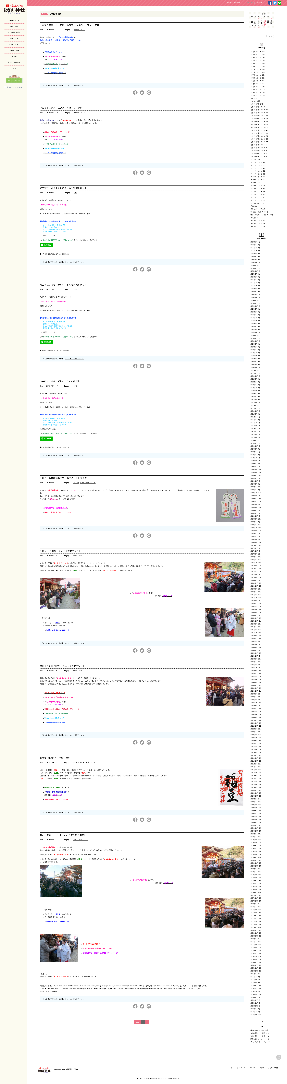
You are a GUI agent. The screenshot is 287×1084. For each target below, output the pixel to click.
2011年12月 (254, 755)
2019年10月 (254, 481)
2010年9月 (253, 799)
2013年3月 (253, 711)
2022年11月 (254, 373)
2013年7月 (253, 700)
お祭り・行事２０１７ (257, 133)
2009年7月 (253, 840)
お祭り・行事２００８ (257, 107)
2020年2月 (253, 469)
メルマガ (253, 159)
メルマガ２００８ (256, 162)
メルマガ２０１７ (256, 188)
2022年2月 (253, 399)
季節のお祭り (14, 20)
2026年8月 (253, 242)
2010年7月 (253, 805)
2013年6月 (253, 703)
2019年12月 (254, 475)
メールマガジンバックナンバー (260, 1042)
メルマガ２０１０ (256, 168)
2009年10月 (254, 831)
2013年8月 (253, 697)
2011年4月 (253, 778)
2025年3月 (253, 291)
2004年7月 (253, 1015)
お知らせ (76, 482)
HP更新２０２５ (255, 92)
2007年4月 (253, 918)
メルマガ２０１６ (256, 186)
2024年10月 (254, 306)
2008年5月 (253, 880)
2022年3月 (253, 396)
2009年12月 (254, 825)
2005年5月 (253, 985)
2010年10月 (254, 796)
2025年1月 (253, 297)
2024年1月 (253, 332)
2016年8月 (253, 592)
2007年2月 (253, 924)
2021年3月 (253, 431)
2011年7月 (253, 770)
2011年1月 (253, 787)
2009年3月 (253, 851)
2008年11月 (254, 863)
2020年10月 (254, 446)
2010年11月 (254, 793)
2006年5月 (253, 950)
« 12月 (252, 27)
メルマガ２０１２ (256, 174)
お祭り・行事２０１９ (88, 482)
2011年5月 (253, 775)
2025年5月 (253, 286)
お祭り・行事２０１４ (257, 124)
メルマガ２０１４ (256, 180)
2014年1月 (253, 682)
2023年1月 (253, 367)
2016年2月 (253, 609)
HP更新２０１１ (255, 52)
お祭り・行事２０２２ (257, 148)
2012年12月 (254, 720)
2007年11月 (254, 898)
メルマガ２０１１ (256, 171)
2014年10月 (254, 656)
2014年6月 (253, 668)
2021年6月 (253, 423)
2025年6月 (253, 283)
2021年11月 (254, 408)
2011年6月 (253, 773)
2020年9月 (253, 449)
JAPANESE (249, 3)
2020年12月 (254, 440)
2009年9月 (253, 834)
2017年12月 (254, 545)
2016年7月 (253, 595)
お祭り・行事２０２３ (257, 151)
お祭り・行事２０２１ (257, 145)
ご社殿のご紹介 (14, 38)
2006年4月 (253, 953)
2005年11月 (254, 968)
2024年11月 (254, 303)
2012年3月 (253, 746)
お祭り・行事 (254, 104)
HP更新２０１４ (255, 60)
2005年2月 (253, 994)
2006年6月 (253, 948)
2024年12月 (254, 300)
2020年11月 (254, 443)
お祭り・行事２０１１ (257, 116)
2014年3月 (253, 676)
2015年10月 (254, 621)
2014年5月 (253, 670)
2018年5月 (253, 531)
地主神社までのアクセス (234, 3)
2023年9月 (253, 344)
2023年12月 (254, 335)
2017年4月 (253, 568)
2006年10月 (254, 936)
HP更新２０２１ (255, 81)
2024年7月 (253, 315)
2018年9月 (253, 519)
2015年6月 (253, 633)
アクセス (252, 1068)
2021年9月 (253, 414)
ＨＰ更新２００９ (256, 223)
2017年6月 (253, 563)
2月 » (258, 27)
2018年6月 (253, 528)
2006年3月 (253, 956)
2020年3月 (253, 466)
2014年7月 (253, 665)
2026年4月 (253, 253)
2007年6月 (253, 913)
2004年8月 (253, 1012)
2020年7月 (253, 455)
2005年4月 (253, 988)
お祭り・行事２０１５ (257, 127)
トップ (230, 1068)
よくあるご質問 (273, 1068)
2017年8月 (253, 557)
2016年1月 (253, 612)
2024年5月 (253, 321)
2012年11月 (254, 723)
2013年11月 (254, 688)
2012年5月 (253, 740)
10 (265, 20)
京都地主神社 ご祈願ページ (259, 1036)
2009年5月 (253, 845)
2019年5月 (253, 496)
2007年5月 (253, 915)
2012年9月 (253, 729)
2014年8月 (253, 662)
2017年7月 (253, 560)
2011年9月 (253, 764)
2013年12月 (254, 685)
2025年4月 (253, 288)
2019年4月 (253, 498)
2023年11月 (254, 338)
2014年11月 (254, 653)
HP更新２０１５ (255, 63)
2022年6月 (253, 388)
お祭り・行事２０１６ (257, 130)
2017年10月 (254, 551)
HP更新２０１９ (79, 29)
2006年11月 (254, 933)
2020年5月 (253, 461)
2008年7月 (253, 875)
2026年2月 (253, 259)
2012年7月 (253, 735)
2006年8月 (253, 942)
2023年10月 (254, 341)
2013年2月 (253, 714)
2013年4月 (253, 708)
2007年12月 (254, 895)
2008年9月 (253, 869)
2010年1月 (253, 822)
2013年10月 (254, 691)
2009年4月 (253, 848)
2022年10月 (254, 376)
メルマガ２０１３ (256, 177)
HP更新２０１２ (255, 55)
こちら (57, 254)
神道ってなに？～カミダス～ (259, 215)
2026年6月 (253, 248)
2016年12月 (254, 580)
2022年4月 (253, 393)
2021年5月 (253, 426)
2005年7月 (253, 980)
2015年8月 (253, 627)
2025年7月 (253, 280)
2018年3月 (253, 536)
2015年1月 (253, 647)
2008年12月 (254, 860)
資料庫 (14, 56)
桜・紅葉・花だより (257, 212)
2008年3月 (253, 886)
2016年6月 (253, 598)
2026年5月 (253, 251)
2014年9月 (253, 659)
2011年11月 (254, 758)
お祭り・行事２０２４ (257, 153)
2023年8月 (253, 347)
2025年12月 (254, 265)
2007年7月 (253, 910)
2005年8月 (253, 977)
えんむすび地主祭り (61, 976)
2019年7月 (253, 490)
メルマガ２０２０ (256, 197)
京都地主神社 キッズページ (259, 1039)
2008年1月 (253, 892)
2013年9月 (253, 694)
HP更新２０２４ (255, 90)
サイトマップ (241, 1068)
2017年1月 (253, 577)
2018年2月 (253, 539)
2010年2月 (253, 819)
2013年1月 (253, 717)
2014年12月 (254, 650)
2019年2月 (253, 504)
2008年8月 (253, 872)
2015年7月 (253, 630)
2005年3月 (253, 991)
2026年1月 (253, 262)
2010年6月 (253, 808)
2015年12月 (254, 615)
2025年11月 (254, 268)
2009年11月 (254, 828)
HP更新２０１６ (255, 66)
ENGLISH (259, 3)
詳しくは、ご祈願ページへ (74, 85)
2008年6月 (253, 878)
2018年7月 (253, 525)
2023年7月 (253, 350)
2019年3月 (253, 501)
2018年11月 (254, 513)
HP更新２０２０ (255, 78)
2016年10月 (254, 586)
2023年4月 (253, 358)
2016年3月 (253, 606)
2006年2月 (253, 959)
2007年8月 (253, 907)
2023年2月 (253, 364)
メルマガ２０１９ (256, 194)
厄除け (252, 206)
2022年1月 (253, 402)
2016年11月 (254, 583)
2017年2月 (253, 574)
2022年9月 (253, 379)
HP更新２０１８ (255, 72)
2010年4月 (253, 813)
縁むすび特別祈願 (14, 62)
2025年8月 (253, 277)
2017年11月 (254, 548)
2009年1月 (253, 857)
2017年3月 (253, 571)
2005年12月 (254, 965)
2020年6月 (253, 458)
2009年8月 (253, 837)
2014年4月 (253, 673)
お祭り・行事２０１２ (257, 118)
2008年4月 (253, 883)
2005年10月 (254, 971)
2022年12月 (254, 370)
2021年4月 (253, 428)
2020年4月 (253, 463)
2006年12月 (254, 930)
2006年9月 (253, 939)
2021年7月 (253, 420)
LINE (75, 192)
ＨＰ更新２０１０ (256, 226)
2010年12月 (254, 790)
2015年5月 (253, 635)
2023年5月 (253, 356)
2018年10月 (254, 516)
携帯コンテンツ (255, 209)
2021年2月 (253, 434)
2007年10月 (254, 901)
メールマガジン (255, 203)
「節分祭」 (58, 787)
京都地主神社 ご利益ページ (259, 1033)
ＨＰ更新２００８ (256, 221)
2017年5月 (253, 566)
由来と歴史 (14, 26)
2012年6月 (253, 738)
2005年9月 (253, 974)
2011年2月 (253, 784)
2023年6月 (253, 353)
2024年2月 (253, 329)
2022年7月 (253, 385)
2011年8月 (253, 767)
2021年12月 (254, 405)
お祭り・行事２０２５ (257, 156)
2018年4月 (253, 533)
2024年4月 (253, 323)
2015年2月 (253, 644)
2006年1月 (253, 962)
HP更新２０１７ (255, 69)
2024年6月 (253, 318)
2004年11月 (254, 1003)
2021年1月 (253, 437)
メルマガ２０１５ (256, 183)
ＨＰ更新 (253, 218)
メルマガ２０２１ (256, 200)
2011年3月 (253, 781)
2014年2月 (253, 679)
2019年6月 (253, 493)
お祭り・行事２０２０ (257, 142)
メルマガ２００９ (256, 165)
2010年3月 (253, 816)
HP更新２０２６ (255, 95)
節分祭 (75, 570)
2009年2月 (253, 854)
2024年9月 (253, 309)
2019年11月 (254, 478)
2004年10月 (254, 1006)
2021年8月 (253, 417)
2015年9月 (253, 624)
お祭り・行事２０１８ (257, 136)
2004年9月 (253, 1009)
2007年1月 (253, 927)
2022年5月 (253, 391)
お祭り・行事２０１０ (257, 113)
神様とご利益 (14, 50)
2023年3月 (253, 361)
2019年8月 (253, 487)
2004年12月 (254, 1000)
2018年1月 (253, 542)
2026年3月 (253, 256)
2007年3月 (253, 921)
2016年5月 (253, 600)
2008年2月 (253, 889)
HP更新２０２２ (255, 84)
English (14, 68)
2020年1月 (253, 472)
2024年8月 (253, 312)
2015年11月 (254, 618)
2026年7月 (253, 245)
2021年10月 (254, 411)
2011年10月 (254, 761)
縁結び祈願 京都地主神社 (259, 1030)
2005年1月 (253, 997)
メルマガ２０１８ (256, 191)
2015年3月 (253, 641)
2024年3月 (253, 326)
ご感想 (262, 1068)
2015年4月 (253, 638)
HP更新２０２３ (255, 87)
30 (262, 25)
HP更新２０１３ (255, 57)
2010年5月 (253, 810)
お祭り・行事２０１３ (257, 121)
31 (265, 25)
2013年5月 (253, 705)
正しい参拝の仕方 (14, 32)
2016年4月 (253, 603)
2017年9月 (253, 554)
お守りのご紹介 (14, 44)
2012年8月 (253, 732)
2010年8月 (253, 802)
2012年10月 (254, 726)
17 (265, 22)
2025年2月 (253, 294)
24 (265, 24)
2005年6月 (253, 983)
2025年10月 (254, 271)
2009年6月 (253, 843)
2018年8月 (253, 522)
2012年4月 (253, 743)
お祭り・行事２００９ (257, 110)
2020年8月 (253, 452)
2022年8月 (253, 382)
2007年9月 (253, 904)
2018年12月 (254, 510)
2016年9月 (253, 589)
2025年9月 (253, 274)
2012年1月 (253, 752)
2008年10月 (254, 866)
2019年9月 (253, 484)
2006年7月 (253, 945)
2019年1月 (253, 507)
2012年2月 (253, 749)
